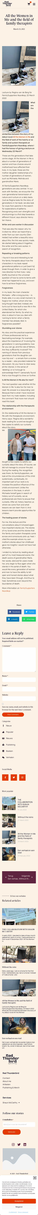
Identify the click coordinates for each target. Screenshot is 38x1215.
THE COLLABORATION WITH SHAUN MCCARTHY (25, 803)
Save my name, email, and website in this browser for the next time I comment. (17, 708)
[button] (35, 1178)
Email (5, 685)
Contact (6, 1078)
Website (5, 695)
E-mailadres (8, 1119)
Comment (6, 646)
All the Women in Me (21, 137)
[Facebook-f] (5, 777)
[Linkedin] (24, 1144)
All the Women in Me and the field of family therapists (27, 836)
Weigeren (19, 1207)
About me (7, 1081)
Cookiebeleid (13, 1212)
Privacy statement (23, 1212)
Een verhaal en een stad (26, 851)
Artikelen (6, 1084)
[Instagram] (22, 777)
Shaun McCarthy (10, 1102)
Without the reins (25, 817)
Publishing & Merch (11, 1087)
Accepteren (19, 1201)
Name (5, 676)
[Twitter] (14, 777)
